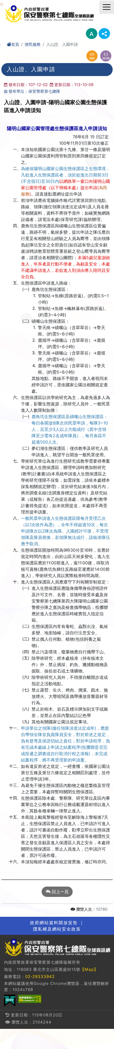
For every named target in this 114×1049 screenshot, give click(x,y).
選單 (106, 7)
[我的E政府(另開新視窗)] (9, 1001)
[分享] (104, 33)
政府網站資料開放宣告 (54, 922)
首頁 (15, 44)
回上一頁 (59, 891)
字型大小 (91, 33)
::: (1, 3)
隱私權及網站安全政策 (57, 929)
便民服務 (33, 44)
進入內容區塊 (12, 3)
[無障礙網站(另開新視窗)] (29, 999)
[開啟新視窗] (92, 55)
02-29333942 (40, 976)
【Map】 (89, 969)
